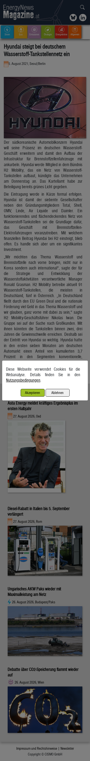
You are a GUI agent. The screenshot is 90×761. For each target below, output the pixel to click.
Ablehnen (57, 393)
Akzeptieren (32, 393)
